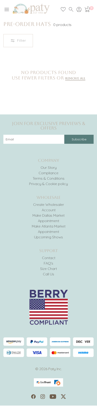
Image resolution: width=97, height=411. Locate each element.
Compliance (48, 173)
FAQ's (48, 263)
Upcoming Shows (48, 237)
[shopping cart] (86, 9)
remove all (75, 78)
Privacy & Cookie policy (48, 183)
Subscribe (79, 139)
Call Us (48, 274)
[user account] (79, 9)
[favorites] (63, 9)
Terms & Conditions (49, 178)
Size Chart (48, 268)
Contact (48, 257)
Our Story (49, 167)
